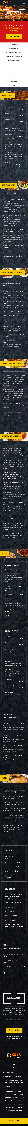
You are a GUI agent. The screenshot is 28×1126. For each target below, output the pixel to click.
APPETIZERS (14, 44)
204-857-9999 (8, 1072)
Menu (13, 1064)
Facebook (7, 1086)
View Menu (14, 37)
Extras (14, 77)
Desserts (14, 81)
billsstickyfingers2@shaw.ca (12, 1076)
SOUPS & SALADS (14, 48)
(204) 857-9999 (16, 25)
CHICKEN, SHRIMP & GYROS (14, 56)
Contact (14, 1067)
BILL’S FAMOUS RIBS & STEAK (14, 52)
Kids (14, 85)
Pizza (14, 65)
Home (13, 1062)
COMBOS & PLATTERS (14, 60)
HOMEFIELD (16, 1120)
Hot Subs (14, 69)
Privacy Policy (14, 1121)
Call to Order (14, 1030)
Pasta (14, 73)
